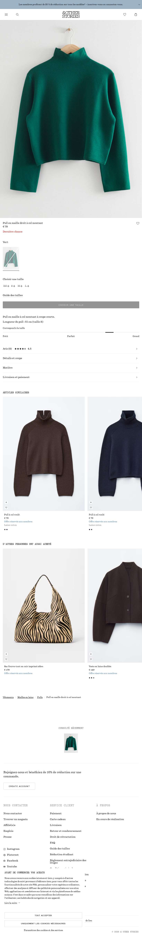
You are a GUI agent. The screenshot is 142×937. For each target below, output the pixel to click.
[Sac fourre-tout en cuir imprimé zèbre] (44, 606)
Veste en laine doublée (100, 666)
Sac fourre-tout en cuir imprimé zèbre (23, 666)
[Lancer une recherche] (17, 14)
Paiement (56, 813)
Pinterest (13, 855)
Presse (7, 837)
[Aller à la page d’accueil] (71, 14)
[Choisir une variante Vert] (11, 259)
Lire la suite (11, 903)
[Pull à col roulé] (44, 454)
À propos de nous (106, 813)
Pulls (40, 697)
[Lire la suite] (139, 4)
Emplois (8, 831)
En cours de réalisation (110, 819)
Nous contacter (12, 813)
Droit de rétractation (63, 837)
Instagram (13, 849)
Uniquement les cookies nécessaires (43, 924)
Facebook (12, 861)
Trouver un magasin (15, 819)
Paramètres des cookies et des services (43, 930)
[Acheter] (6, 14)
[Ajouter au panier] (6, 502)
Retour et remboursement (66, 831)
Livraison (56, 825)
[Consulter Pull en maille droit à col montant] (71, 743)
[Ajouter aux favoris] (137, 223)
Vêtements (8, 697)
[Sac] (135, 14)
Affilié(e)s (9, 825)
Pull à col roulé (12, 515)
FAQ (52, 843)
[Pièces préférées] (124, 14)
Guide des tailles (13, 295)
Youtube (12, 866)
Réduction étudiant (61, 854)
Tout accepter (43, 915)
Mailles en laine (25, 697)
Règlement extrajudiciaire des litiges (68, 861)
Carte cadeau (58, 819)
